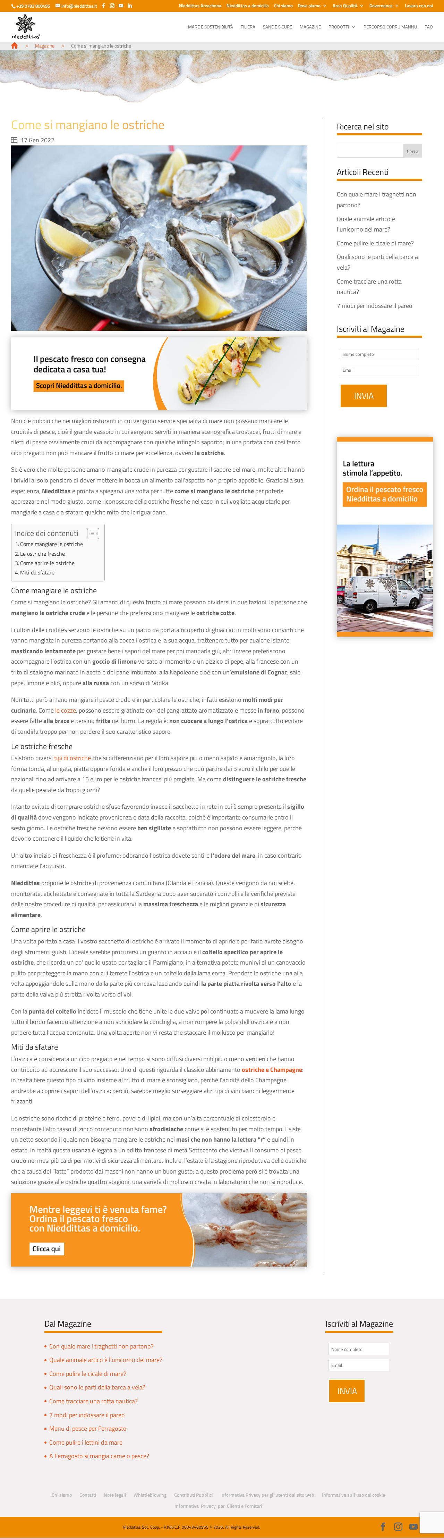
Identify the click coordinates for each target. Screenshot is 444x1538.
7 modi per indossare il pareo (374, 305)
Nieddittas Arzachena (200, 6)
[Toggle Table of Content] (89, 533)
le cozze (65, 710)
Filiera (248, 27)
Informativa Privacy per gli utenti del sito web (267, 1494)
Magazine (310, 27)
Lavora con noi (419, 6)
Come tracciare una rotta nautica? (93, 1401)
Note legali (115, 1494)
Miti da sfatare (37, 572)
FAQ (429, 27)
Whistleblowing (150, 1494)
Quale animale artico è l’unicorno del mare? (105, 1359)
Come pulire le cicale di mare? (375, 243)
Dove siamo (309, 6)
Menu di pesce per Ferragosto (88, 1428)
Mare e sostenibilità (210, 27)
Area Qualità (345, 6)
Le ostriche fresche (42, 553)
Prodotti (338, 27)
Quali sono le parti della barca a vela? (97, 1387)
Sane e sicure (277, 27)
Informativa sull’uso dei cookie (353, 1494)
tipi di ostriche (72, 758)
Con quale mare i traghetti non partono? (101, 1346)
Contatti (87, 1494)
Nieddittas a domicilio (248, 6)
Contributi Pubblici (193, 1494)
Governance (381, 6)
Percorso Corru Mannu (390, 27)
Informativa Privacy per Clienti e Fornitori (218, 1506)
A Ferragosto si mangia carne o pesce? (99, 1456)
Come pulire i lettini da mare (85, 1442)
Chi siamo (283, 6)
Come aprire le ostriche (47, 563)
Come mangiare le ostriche (51, 544)
